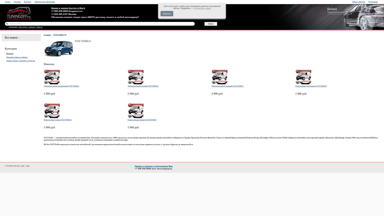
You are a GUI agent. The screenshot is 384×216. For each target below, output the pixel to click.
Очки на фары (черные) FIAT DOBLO (142, 120)
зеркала (31, 27)
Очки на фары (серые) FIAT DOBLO (58, 120)
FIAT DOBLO (59, 35)
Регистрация (373, 2)
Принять (167, 13)
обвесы (39, 27)
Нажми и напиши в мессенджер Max (154, 166)
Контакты (27, 2)
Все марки (11, 37)
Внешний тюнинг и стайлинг (17, 57)
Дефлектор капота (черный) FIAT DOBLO (227, 86)
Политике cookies (203, 8)
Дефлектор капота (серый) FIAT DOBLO (143, 86)
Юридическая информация (45, 2)
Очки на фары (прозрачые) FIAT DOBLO (311, 86)
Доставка (17, 2)
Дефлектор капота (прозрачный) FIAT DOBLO (61, 86)
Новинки (9, 54)
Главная (47, 35)
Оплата (7, 2)
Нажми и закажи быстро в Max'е (68, 8)
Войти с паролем (358, 2)
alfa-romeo (23, 27)
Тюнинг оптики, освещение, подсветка (20, 61)
